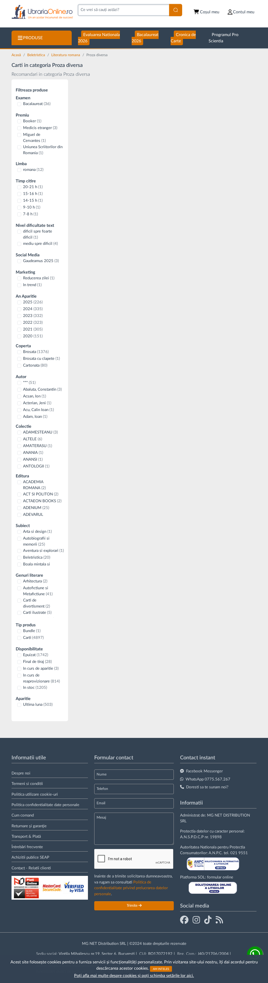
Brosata (36, 352)
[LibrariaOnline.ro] (42, 12)
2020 (33, 336)
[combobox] (123, 10)
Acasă (17, 55)
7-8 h (30, 214)
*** (29, 383)
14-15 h (33, 201)
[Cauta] (175, 10)
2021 (33, 329)
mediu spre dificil (40, 244)
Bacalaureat (37, 104)
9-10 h (31, 207)
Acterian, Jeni (37, 403)
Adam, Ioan (35, 417)
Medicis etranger (40, 128)
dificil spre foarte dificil (37, 234)
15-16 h (33, 194)
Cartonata (35, 365)
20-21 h (33, 187)
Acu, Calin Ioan (38, 410)
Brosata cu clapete (41, 359)
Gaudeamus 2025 (41, 261)
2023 (33, 316)
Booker (32, 121)
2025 (33, 302)
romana (33, 170)
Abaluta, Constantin (42, 389)
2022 (33, 323)
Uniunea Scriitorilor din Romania (43, 150)
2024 (33, 309)
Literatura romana (66, 55)
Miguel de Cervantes (34, 138)
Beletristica (36, 55)
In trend (32, 285)
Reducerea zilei (38, 278)
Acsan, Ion (34, 396)
